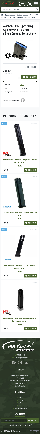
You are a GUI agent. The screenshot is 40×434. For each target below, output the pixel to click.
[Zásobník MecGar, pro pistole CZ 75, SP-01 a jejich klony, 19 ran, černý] (20, 245)
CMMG (22, 85)
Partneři (20, 403)
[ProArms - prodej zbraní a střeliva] (2, 15)
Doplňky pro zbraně (10, 15)
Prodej (21, 400)
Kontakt (20, 405)
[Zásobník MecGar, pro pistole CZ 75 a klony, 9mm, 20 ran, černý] (20, 192)
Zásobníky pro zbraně (22, 15)
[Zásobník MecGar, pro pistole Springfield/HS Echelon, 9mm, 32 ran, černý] (20, 140)
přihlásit (32, 420)
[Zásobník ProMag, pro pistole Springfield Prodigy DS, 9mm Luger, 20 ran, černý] (20, 298)
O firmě (21, 397)
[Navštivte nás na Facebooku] (23, 100)
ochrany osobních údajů (25, 425)
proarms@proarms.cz (21, 358)
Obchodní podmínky (21, 408)
